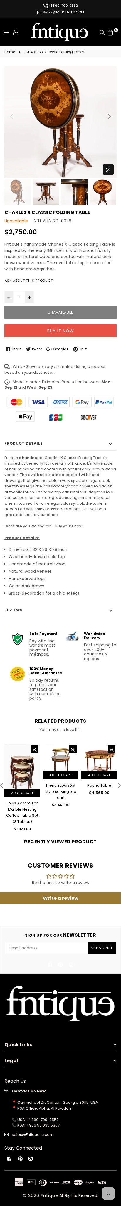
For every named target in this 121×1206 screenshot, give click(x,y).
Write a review (60, 898)
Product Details (23, 443)
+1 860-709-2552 (63, 5)
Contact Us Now (29, 1091)
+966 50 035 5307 (43, 1125)
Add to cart (22, 793)
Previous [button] (11, 116)
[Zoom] (108, 169)
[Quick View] (34, 749)
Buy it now (60, 331)
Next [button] (109, 116)
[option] (60, 122)
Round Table (99, 785)
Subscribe (102, 947)
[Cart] (110, 32)
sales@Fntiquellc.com (32, 1134)
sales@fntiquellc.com (63, 12)
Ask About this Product (29, 280)
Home (9, 51)
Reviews (13, 610)
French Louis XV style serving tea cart (60, 791)
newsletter (60, 935)
